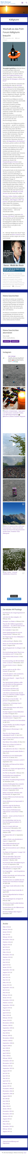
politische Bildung (14, 283)
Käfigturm (5, 279)
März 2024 (6, 952)
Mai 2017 (5, 1078)
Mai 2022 (5, 980)
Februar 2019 (6, 1035)
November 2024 (7, 939)
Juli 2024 (5, 947)
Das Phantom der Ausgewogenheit (13, 612)
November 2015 (7, 1114)
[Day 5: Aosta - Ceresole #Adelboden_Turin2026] (14, 582)
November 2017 (7, 1063)
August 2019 (6, 1030)
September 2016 (7, 1093)
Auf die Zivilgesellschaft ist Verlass (13, 894)
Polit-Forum (6, 281)
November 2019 (7, 1023)
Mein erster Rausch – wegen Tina (12, 678)
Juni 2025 (5, 934)
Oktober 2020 (7, 1002)
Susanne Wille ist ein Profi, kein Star (13, 797)
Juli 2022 (5, 975)
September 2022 (8, 970)
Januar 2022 (6, 985)
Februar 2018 (6, 1058)
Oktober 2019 (7, 1025)
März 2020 (6, 1015)
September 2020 (8, 1005)
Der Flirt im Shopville (9, 773)
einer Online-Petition (11, 196)
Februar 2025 (6, 937)
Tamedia (8, 286)
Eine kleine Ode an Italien (10, 742)
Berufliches (8, 274)
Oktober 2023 (7, 957)
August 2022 (6, 972)
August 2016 (6, 1096)
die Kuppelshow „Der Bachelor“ (16, 141)
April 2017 (6, 1081)
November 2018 (7, 1038)
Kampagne (11, 279)
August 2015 (6, 1119)
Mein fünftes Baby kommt (10, 656)
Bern (11, 275)
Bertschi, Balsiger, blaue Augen (12, 911)
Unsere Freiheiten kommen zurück (13, 760)
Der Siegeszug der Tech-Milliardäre (13, 637)
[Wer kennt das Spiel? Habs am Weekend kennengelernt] (14, 398)
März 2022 (6, 982)
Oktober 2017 (7, 1066)
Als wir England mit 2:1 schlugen (12, 648)
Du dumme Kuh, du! (8, 835)
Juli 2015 (5, 1121)
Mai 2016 (5, 1103)
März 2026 (6, 927)
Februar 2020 (7, 1018)
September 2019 (7, 1028)
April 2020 (6, 1013)
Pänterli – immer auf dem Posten (12, 816)
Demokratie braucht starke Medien (13, 751)
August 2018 (6, 1045)
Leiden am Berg (7, 641)
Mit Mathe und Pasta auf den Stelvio (13, 764)
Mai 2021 (5, 992)
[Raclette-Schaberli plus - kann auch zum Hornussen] (14, 421)
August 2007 (6, 1131)
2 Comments (17, 286)
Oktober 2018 (7, 1040)
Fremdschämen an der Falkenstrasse (13, 907)
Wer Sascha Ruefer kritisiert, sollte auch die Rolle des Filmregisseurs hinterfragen (13, 684)
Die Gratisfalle (7, 630)
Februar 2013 (6, 1129)
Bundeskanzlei (17, 275)
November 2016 (7, 1091)
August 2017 (6, 1071)
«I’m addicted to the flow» (10, 749)
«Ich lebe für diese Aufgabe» (11, 617)
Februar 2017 (6, 1083)
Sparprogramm (10, 284)
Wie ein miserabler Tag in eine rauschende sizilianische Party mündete (12, 858)
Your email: (6, 336)
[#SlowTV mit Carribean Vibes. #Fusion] (14, 444)
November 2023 (7, 954)
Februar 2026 (7, 929)
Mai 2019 (5, 1033)
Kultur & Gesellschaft (16, 274)
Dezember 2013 (7, 1126)
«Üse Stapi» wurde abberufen (11, 886)
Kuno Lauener (16, 234)
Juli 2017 (5, 1073)
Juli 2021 (5, 990)
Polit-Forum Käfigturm (16, 281)
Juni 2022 (5, 977)
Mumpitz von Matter (9, 621)
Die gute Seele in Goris (9, 665)
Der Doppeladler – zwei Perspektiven (14, 871)
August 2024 (6, 944)
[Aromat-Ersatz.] (14, 490)
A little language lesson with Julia (12, 707)
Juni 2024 (5, 949)
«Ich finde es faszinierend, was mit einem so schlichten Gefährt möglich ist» (14, 694)
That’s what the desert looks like (12, 890)
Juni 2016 (5, 1101)
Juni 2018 (5, 1048)
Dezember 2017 (7, 1061)
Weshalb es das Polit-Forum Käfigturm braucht (13, 32)
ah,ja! (25, 1152)
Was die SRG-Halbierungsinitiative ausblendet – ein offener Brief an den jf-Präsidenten (14, 625)
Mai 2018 (5, 1050)
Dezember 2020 (7, 1000)
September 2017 (7, 1068)
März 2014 (6, 1124)
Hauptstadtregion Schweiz (10, 162)
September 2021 (7, 987)
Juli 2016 (5, 1098)
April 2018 (6, 1053)
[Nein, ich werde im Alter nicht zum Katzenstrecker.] (14, 536)
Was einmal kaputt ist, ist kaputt (12, 899)
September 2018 (7, 1043)
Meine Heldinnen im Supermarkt (12, 801)
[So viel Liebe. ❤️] (14, 467)
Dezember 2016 (7, 1088)
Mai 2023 (5, 962)
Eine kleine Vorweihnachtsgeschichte (14, 779)
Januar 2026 (6, 932)
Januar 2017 (6, 1086)
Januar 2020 (6, 1020)
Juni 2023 (5, 960)
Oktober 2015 (7, 1116)
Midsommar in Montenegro (11, 729)
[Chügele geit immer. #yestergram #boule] (14, 375)
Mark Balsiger (6, 2)
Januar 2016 (6, 1108)
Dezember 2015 (7, 1111)
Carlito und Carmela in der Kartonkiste (14, 720)
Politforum (6, 283)
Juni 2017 (5, 1076)
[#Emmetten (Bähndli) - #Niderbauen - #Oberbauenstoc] (14, 513)
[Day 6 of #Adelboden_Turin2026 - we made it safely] (14, 559)
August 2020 (6, 1007)
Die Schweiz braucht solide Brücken (13, 903)
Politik (4, 275)
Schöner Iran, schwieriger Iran (11, 703)
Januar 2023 (6, 967)
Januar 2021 (6, 997)
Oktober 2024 (7, 942)
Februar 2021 (6, 995)
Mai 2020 (5, 1010)
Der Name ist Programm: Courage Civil (14, 852)
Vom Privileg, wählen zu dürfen (12, 830)
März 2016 (6, 1106)
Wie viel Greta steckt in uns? (11, 848)
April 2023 (6, 965)
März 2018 (6, 1055)
